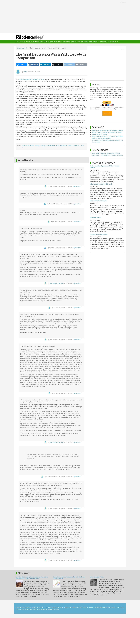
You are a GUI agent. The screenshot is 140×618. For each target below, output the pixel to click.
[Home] (34, 37)
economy (31, 145)
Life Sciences (20, 42)
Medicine (80, 42)
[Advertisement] (70, 16)
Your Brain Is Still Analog (99, 134)
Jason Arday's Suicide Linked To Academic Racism (107, 155)
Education (66, 42)
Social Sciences (56, 42)
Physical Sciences (32, 42)
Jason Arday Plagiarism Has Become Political (106, 153)
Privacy (45, 607)
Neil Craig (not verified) (57, 283)
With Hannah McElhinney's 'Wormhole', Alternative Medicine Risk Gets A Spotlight (107, 137)
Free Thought (113, 42)
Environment (44, 42)
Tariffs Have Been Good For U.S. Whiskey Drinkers (107, 130)
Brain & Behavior (90, 42)
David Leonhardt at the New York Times (31, 79)
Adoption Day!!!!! (95, 217)
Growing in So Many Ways (98, 234)
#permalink (77, 186)
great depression (61, 145)
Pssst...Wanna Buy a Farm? (98, 201)
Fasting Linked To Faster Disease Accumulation (106, 132)
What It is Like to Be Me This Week (101, 184)
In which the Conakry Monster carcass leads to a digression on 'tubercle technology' (32, 577)
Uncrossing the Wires (97, 577)
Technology (102, 42)
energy (37, 145)
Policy (73, 42)
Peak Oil (24, 145)
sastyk (25, 72)
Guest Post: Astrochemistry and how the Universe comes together (69, 577)
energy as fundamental (48, 145)
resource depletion (74, 145)
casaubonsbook (22, 48)
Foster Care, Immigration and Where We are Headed (104, 166)
